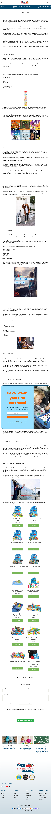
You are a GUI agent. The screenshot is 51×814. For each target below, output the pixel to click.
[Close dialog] (48, 386)
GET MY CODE (17, 417)
